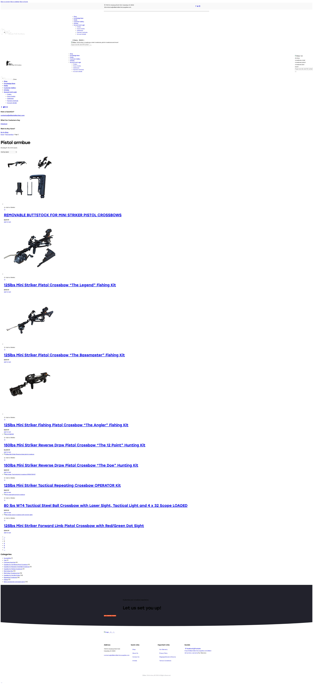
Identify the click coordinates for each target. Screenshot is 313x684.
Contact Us (135, 657)
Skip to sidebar (14, 2)
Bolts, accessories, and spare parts (14, 582)
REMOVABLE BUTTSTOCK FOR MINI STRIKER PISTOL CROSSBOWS (63, 215)
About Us (135, 653)
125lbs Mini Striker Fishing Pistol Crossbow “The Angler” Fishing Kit (66, 425)
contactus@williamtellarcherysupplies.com (116, 655)
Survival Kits (7, 558)
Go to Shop (4, 132)
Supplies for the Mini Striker (12, 575)
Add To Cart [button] (7, 222)
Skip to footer (24, 2)
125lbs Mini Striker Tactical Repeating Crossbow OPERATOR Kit (62, 485)
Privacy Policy (163, 653)
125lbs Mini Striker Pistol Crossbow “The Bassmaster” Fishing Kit (64, 355)
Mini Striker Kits (8, 571)
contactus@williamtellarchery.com (12, 115)
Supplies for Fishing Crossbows (13, 569)
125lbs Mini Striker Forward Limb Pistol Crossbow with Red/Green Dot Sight (74, 526)
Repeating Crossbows (10, 577)
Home (2, 134)
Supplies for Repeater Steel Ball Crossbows (17, 567)
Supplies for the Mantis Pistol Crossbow (16, 564)
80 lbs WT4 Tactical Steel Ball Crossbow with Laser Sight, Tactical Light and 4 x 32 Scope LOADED (95, 505)
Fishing (6, 579)
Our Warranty (163, 649)
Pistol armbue (9, 134)
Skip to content (5, 2)
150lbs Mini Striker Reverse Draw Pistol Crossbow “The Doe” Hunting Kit (71, 465)
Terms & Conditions (165, 661)
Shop (134, 649)
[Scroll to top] (1, 682)
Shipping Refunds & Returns (167, 657)
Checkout (4, 124)
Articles (134, 661)
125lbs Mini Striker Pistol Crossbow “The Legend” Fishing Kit (60, 285)
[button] (9, 207)
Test (5, 560)
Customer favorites (9, 562)
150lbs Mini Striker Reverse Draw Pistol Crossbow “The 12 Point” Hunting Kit (74, 445)
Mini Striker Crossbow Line (11, 573)
